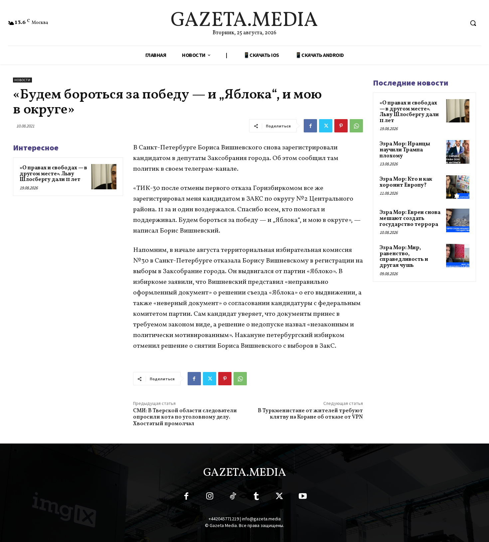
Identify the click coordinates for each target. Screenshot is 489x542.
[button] (473, 23)
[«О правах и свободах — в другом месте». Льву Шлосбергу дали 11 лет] (103, 176)
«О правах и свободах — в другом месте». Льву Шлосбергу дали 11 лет (53, 173)
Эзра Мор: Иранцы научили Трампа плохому (405, 149)
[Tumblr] (256, 497)
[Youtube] (303, 497)
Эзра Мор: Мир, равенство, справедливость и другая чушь (404, 256)
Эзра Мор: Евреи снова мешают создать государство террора (410, 218)
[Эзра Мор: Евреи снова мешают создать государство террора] (457, 220)
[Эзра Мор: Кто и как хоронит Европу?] (457, 187)
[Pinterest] (341, 125)
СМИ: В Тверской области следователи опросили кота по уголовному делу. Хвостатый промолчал (185, 417)
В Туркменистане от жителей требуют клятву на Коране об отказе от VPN (310, 414)
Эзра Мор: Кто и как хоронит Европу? (406, 182)
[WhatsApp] (356, 125)
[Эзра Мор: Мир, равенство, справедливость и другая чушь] (457, 255)
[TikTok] (233, 497)
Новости (22, 80)
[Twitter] (325, 125)
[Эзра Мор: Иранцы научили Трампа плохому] (457, 151)
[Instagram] (210, 497)
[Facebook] (310, 125)
